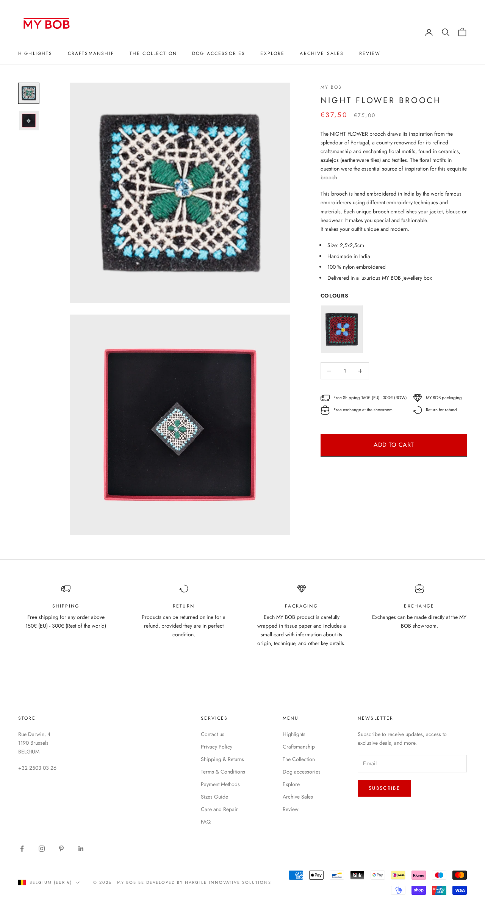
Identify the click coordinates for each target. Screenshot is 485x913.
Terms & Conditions (223, 771)
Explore (272, 53)
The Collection (153, 53)
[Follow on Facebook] (22, 848)
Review (370, 53)
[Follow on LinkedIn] (81, 848)
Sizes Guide (214, 796)
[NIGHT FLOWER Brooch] (342, 329)
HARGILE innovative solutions (228, 882)
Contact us (212, 734)
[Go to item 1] (28, 93)
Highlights (35, 53)
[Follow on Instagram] (41, 848)
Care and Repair (219, 809)
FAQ (206, 821)
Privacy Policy (216, 746)
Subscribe (384, 788)
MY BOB (331, 87)
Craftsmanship (91, 53)
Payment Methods (220, 784)
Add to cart (394, 445)
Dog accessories (218, 53)
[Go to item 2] (28, 120)
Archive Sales (322, 53)
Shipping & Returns (222, 759)
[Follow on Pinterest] (61, 848)
